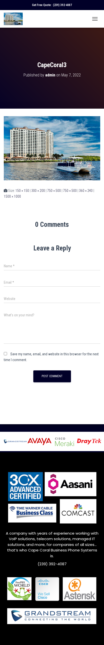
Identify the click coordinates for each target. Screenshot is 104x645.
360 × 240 (86, 191)
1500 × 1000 (12, 196)
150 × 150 (22, 191)
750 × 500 (54, 191)
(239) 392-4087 (62, 5)
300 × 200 (38, 191)
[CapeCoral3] (52, 148)
